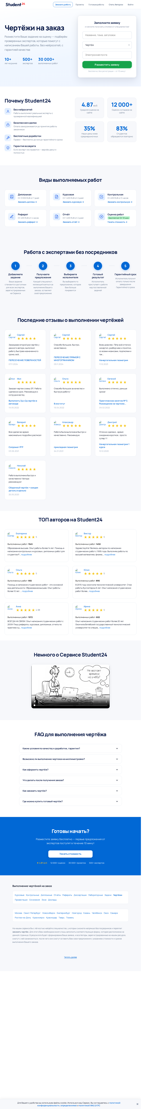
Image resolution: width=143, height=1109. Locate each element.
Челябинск (97, 913)
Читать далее (70, 957)
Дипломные (46, 895)
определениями (68, 1105)
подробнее (26, 554)
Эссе (44, 899)
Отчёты (57, 895)
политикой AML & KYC (89, 1105)
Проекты (80, 4)
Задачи (107, 895)
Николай (21, 465)
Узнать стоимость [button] (70, 853)
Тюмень (70, 917)
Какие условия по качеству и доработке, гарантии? (51, 748)
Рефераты (67, 895)
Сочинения (34, 899)
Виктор (87, 533)
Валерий (21, 422)
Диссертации (80, 895)
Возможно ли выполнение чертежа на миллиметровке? (54, 759)
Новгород (77, 913)
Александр (67, 422)
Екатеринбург (63, 913)
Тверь (62, 917)
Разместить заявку (107, 64)
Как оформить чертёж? (35, 769)
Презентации (21, 899)
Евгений (112, 379)
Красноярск (38, 917)
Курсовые (19, 895)
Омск (106, 913)
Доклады (52, 899)
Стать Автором (116, 4)
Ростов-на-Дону (23, 917)
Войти (130, 4)
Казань (86, 913)
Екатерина (21, 533)
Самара (114, 913)
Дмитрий (112, 422)
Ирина (87, 606)
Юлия (86, 570)
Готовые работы (96, 4)
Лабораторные (95, 895)
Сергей (21, 335)
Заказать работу (63, 4)
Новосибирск (48, 913)
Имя (19, 379)
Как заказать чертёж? (35, 790)
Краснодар (51, 917)
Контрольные (32, 895)
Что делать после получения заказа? (43, 780)
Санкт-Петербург (32, 913)
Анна (18, 606)
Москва (18, 913)
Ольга (65, 379)
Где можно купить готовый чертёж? (43, 801)
